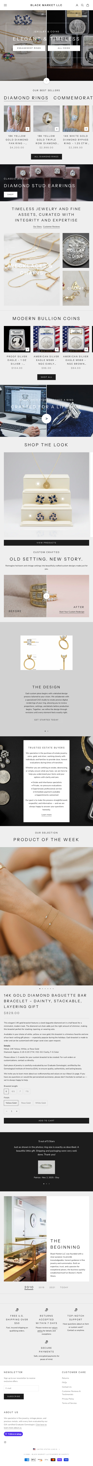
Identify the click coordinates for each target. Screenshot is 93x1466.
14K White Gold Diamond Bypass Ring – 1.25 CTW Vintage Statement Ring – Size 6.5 (76, 140)
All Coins (64, 48)
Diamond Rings (26, 97)
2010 (29, 1287)
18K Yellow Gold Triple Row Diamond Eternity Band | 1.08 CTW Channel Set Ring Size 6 (46, 140)
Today (64, 1287)
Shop (10, 194)
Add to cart (46, 1120)
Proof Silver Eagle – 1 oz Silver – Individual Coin (17, 360)
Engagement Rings (29, 48)
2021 (52, 1287)
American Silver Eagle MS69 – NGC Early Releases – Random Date (46, 360)
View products (46, 543)
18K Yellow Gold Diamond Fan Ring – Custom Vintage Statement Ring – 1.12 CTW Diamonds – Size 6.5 (17, 140)
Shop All (46, 377)
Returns (65, 1378)
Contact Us (67, 1387)
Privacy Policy (68, 1399)
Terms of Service (69, 1403)
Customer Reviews (51, 226)
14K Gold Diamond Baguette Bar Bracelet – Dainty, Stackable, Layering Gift (45, 1001)
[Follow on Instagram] (5, 1442)
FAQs (64, 1382)
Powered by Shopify (59, 1454)
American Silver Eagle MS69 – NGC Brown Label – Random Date (76, 360)
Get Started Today (46, 720)
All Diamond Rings (47, 156)
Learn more (47, 814)
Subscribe (13, 1396)
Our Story (37, 226)
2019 (42, 1287)
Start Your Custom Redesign (71, 611)
